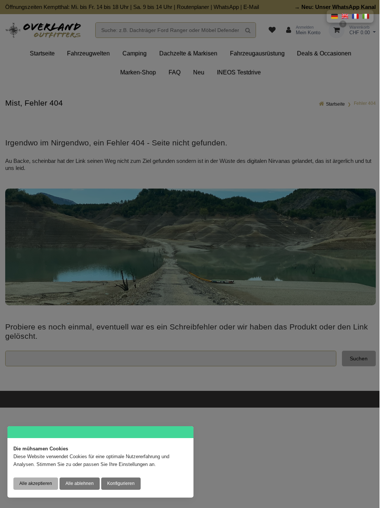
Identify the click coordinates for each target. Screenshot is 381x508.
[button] (334, 16)
